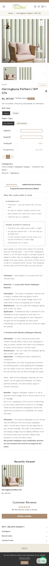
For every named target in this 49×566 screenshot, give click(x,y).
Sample (15, 113)
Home (10, 13)
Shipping (18, 103)
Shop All (5, 173)
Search (24, 548)
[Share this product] (46, 91)
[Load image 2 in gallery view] (26, 73)
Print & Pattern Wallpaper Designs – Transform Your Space (23, 168)
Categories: (7, 164)
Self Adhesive (22, 123)
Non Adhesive (8, 123)
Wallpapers (14, 173)
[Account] (39, 6)
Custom (6, 113)
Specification (11, 184)
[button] (3, 6)
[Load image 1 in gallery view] (10, 73)
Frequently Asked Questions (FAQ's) (24, 189)
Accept (24, 562)
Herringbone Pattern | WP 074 (12, 490)
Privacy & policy (24, 558)
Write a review (24, 516)
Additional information (31, 184)
